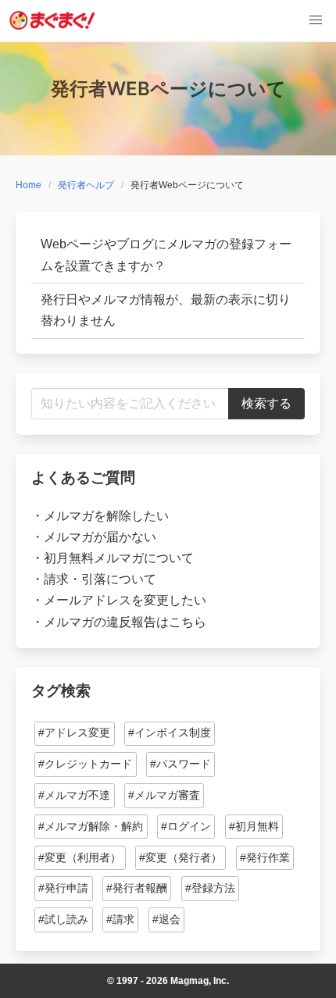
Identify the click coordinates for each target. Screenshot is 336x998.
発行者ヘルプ (86, 185)
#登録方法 (210, 888)
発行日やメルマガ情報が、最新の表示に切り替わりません (166, 310)
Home (28, 185)
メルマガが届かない (100, 537)
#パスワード (180, 763)
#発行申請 (63, 888)
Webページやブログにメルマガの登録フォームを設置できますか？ (166, 254)
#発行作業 (265, 857)
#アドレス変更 (74, 732)
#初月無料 (254, 826)
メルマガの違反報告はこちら (125, 622)
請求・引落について (100, 579)
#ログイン (186, 826)
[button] (315, 20)
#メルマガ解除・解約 (90, 826)
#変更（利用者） (79, 857)
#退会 (166, 919)
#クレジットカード (85, 763)
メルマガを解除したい (106, 515)
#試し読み (63, 919)
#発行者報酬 (136, 888)
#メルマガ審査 (164, 795)
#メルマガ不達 (74, 795)
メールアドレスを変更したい (125, 600)
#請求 (120, 919)
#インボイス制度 (169, 732)
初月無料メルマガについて (119, 558)
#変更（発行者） (180, 857)
